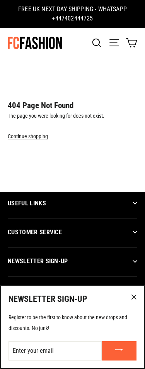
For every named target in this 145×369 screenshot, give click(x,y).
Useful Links (27, 203)
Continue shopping (28, 136)
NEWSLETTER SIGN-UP (38, 261)
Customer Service (35, 232)
